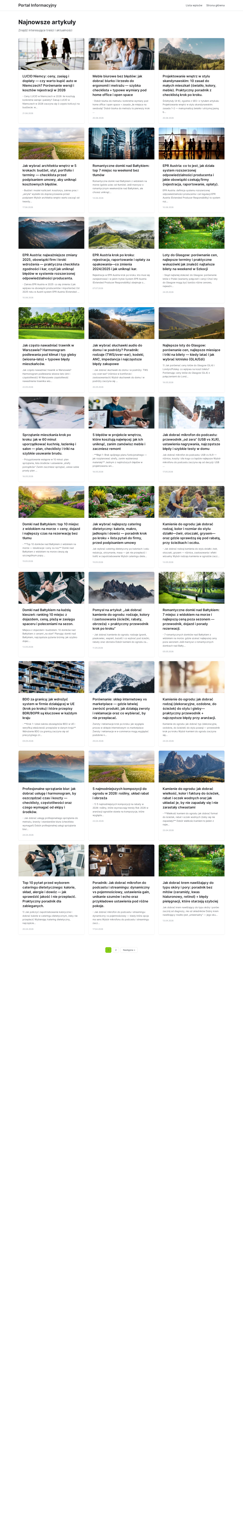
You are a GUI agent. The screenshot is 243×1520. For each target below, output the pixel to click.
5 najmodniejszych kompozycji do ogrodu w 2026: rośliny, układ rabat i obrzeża (121, 793)
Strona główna (215, 5)
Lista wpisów (194, 5)
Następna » (129, 950)
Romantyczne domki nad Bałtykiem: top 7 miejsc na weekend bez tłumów (121, 170)
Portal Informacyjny (37, 5)
